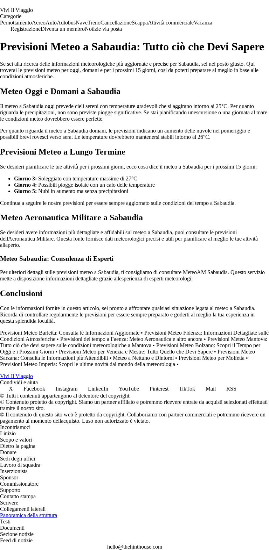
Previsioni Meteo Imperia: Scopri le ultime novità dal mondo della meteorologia (87, 364)
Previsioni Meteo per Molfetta (211, 358)
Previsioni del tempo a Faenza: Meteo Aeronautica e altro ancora (131, 339)
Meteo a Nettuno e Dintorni (143, 358)
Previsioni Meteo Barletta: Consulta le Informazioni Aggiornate (69, 333)
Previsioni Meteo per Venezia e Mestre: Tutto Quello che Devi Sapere (136, 352)
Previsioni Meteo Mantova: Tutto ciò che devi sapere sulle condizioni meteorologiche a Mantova (133, 342)
